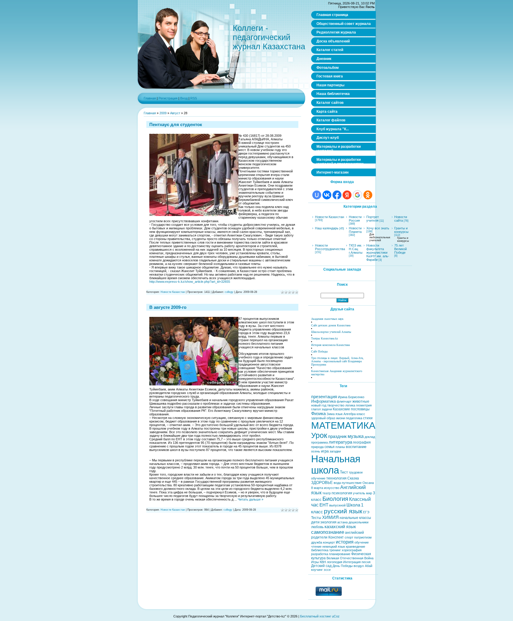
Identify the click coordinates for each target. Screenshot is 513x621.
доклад (370, 437)
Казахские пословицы (351, 409)
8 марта (317, 488)
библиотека (319, 550)
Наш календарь (326, 228)
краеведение (355, 546)
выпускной (337, 505)
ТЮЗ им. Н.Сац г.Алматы (355, 249)
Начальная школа (335, 464)
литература (340, 442)
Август (175, 113)
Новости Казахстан (173, 291)
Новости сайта (400, 218)
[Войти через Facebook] (336, 194)
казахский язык (340, 526)
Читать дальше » (250, 499)
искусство (331, 488)
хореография (352, 550)
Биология (335, 498)
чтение (316, 546)
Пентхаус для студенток (175, 124)
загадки (335, 451)
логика (350, 405)
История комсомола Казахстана (330, 345)
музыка (356, 436)
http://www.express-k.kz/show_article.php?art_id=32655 (189, 281)
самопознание (327, 532)
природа (317, 447)
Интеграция (352, 562)
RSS (193, 98)
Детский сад (321, 566)
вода (337, 483)
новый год (318, 405)
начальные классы (355, 518)
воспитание (356, 446)
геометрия (364, 405)
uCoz (336, 616)
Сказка (353, 478)
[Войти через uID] (316, 194)
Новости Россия (355, 218)
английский (354, 533)
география (362, 442)
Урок (319, 435)
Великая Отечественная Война (350, 558)
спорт (349, 537)
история (345, 541)
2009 (163, 113)
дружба (316, 542)
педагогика (354, 418)
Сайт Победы (319, 351)
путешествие (352, 483)
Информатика (323, 401)
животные (360, 401)
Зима (331, 414)
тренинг (335, 550)
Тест (344, 472)
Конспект (336, 537)
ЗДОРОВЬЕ (322, 482)
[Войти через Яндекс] (347, 194)
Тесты (316, 518)
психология (342, 493)
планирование (339, 554)
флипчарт (344, 401)
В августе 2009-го (167, 307)
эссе (327, 569)
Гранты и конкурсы (401, 230)
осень (315, 451)
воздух (359, 566)
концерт (329, 542)
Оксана (368, 483)
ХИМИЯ (330, 517)
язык (339, 414)
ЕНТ (323, 505)
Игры (315, 562)
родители (319, 537)
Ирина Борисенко (351, 397)
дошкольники (358, 522)
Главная (150, 98)
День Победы (342, 566)
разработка (319, 554)
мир (369, 493)
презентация (324, 396)
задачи (327, 409)
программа (319, 442)
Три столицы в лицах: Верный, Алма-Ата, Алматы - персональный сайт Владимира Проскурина (337, 361)
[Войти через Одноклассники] (367, 194)
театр (326, 493)
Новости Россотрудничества (330, 247)
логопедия (334, 562)
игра (325, 451)
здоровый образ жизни (328, 418)
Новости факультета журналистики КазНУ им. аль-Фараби (377, 252)
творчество (335, 405)
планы (340, 447)
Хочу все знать (377, 228)
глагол (316, 409)
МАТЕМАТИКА (343, 425)
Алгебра (349, 414)
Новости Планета (355, 230)
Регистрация (168, 98)
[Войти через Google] (357, 195)
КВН (323, 562)
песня (366, 562)
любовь (317, 527)
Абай (368, 566)
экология (328, 522)
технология (336, 478)
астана (342, 522)
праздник (337, 436)
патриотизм (363, 537)
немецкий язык (333, 546)
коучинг (317, 569)
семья (329, 447)
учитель (359, 493)
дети (315, 522)
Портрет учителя (372, 218)
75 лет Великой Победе (400, 249)
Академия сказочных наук (327, 318)
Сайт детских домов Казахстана (330, 325)
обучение (361, 542)
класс (361, 414)
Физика (318, 413)
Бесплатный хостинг (315, 616)
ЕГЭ (366, 512)
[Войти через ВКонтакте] (326, 194)
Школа (353, 505)
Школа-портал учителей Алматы (331, 331)
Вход (184, 98)
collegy (229, 291)
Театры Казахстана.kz (324, 338)
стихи (368, 418)
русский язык (343, 511)
